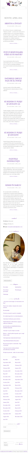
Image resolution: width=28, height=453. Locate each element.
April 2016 (5, 393)
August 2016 (6, 388)
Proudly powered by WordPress (7, 451)
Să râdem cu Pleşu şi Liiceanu (13, 133)
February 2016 (6, 399)
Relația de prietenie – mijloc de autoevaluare (13, 352)
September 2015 (7, 413)
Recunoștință (6, 310)
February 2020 (6, 368)
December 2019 (6, 371)
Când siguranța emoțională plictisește (12, 338)
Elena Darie (11, 26)
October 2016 (6, 382)
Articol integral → (14, 43)
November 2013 (18, 391)
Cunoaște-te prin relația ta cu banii (11, 330)
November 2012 (18, 416)
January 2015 (18, 368)
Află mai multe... (7, 280)
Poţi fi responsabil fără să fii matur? (13, 53)
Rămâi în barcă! (13, 185)
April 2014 (17, 382)
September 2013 (19, 396)
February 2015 (18, 365)
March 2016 (6, 396)
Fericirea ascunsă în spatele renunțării (12, 313)
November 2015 (6, 408)
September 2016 (7, 385)
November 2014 (18, 374)
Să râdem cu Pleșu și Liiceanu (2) (13, 102)
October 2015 (6, 411)
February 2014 (18, 388)
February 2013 (18, 411)
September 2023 (7, 362)
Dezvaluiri (5, 287)
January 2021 (6, 365)
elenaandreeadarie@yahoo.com (15, 226)
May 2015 (17, 359)
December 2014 (18, 371)
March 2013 (17, 408)
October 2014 (18, 376)
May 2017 (5, 374)
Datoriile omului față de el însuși (13, 79)
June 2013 (17, 402)
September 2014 (19, 379)
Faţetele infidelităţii (13, 160)
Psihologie (5, 294)
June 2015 (5, 419)
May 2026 (5, 359)
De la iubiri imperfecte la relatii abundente (13, 316)
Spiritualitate (18, 287)
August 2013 (18, 399)
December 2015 (6, 405)
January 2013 (18, 413)
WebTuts (25, 451)
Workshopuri (18, 290)
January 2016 (6, 402)
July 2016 (5, 391)
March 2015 (17, 362)
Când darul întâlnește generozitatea (11, 319)
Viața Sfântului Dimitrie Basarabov (11, 340)
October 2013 (18, 393)
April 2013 (17, 405)
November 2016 (6, 379)
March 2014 (17, 385)
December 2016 (6, 376)
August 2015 (6, 416)
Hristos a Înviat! (13, 23)
